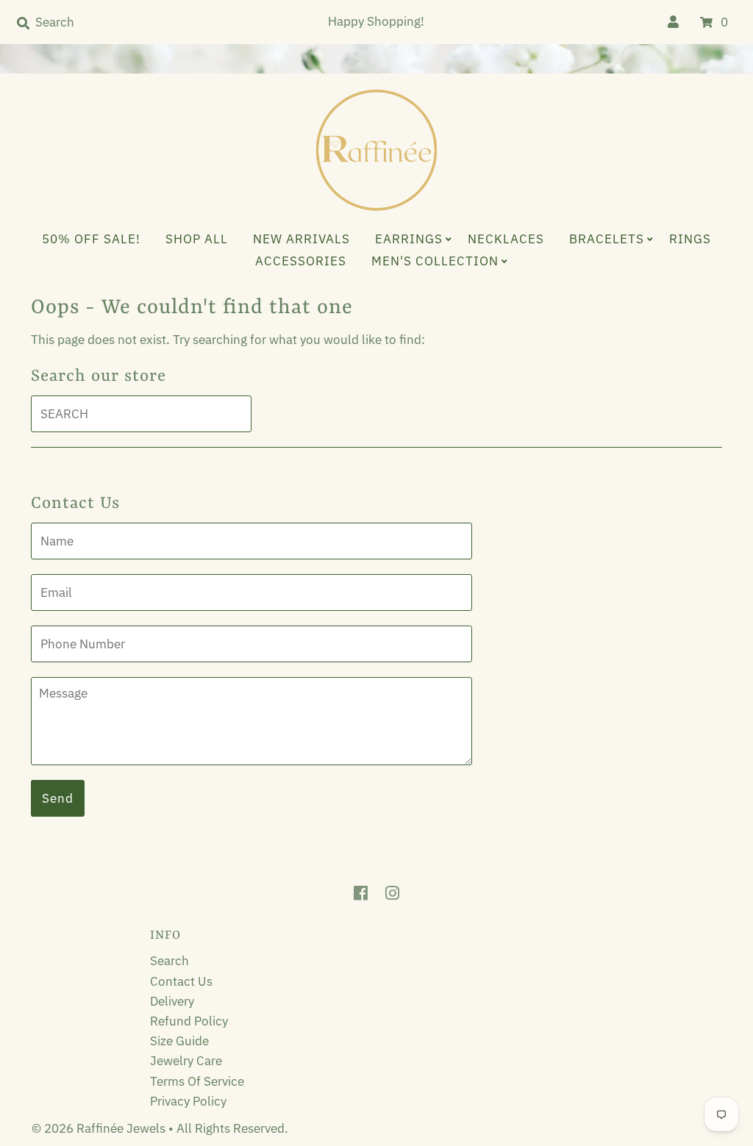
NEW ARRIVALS (301, 239)
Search (169, 961)
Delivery (172, 1001)
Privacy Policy (188, 1101)
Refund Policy (189, 1021)
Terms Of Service (197, 1081)
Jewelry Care (186, 1061)
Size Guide (179, 1041)
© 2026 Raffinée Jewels (100, 1128)
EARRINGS (409, 239)
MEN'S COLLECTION (435, 261)
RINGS (690, 239)
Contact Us (181, 981)
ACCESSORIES (300, 261)
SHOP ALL (196, 239)
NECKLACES (506, 239)
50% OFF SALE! (91, 239)
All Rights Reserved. (232, 1128)
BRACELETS (606, 239)
